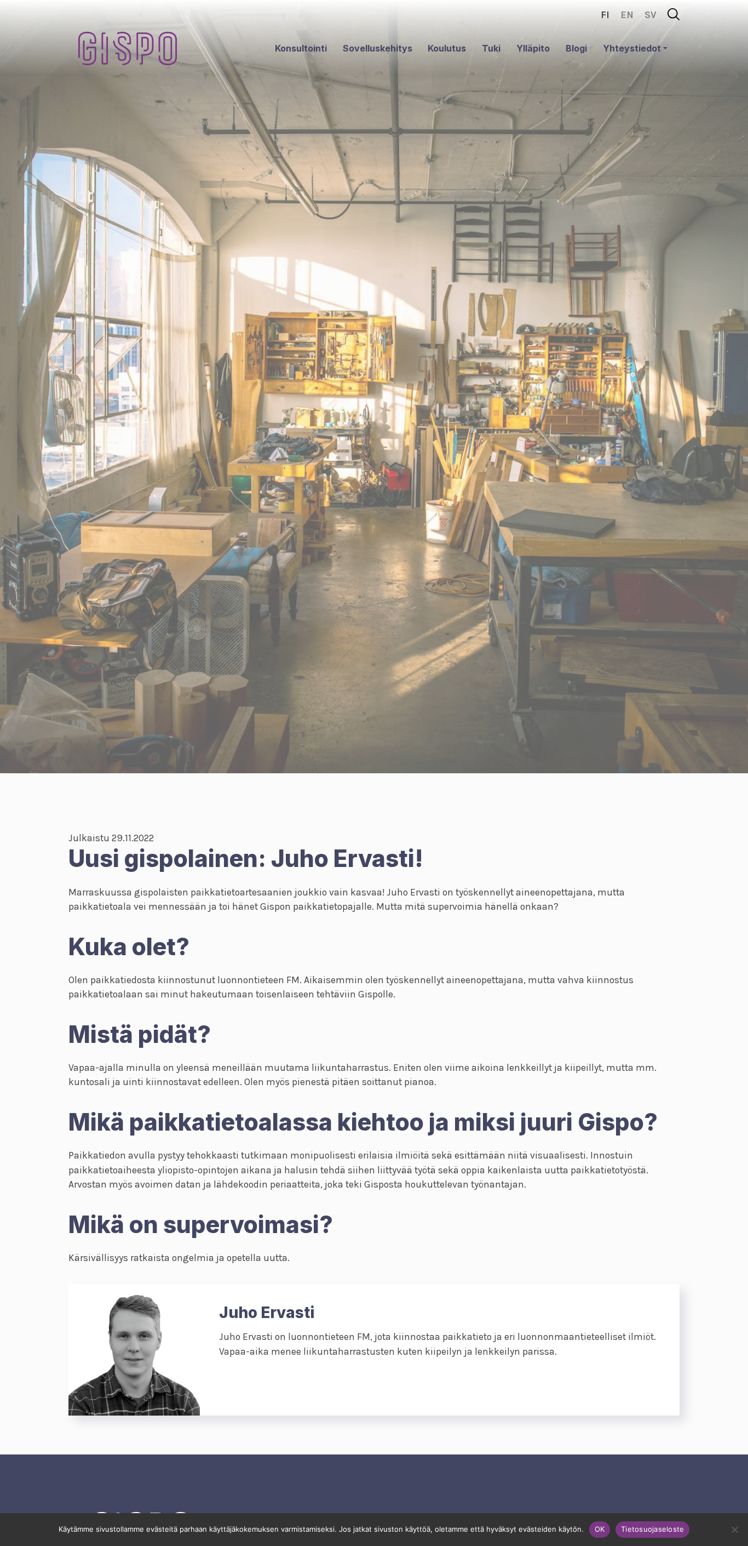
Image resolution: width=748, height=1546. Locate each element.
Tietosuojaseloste (652, 1529)
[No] (734, 1529)
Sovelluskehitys (377, 48)
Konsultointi (301, 48)
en (627, 14)
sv (651, 14)
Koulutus (447, 48)
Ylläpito (533, 48)
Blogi (576, 48)
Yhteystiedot (632, 48)
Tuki (491, 48)
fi (605, 14)
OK (600, 1529)
